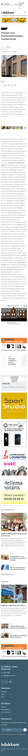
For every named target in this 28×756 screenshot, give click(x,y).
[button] (24, 360)
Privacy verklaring (5, 712)
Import (3, 28)
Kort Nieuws (4, 691)
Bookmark (14, 51)
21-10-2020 (4, 49)
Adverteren (3, 707)
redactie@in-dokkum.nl (9, 675)
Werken (3, 694)
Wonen (2, 697)
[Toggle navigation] (25, 12)
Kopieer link (5, 51)
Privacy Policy (22, 734)
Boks (2, 750)
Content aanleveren (6, 709)
